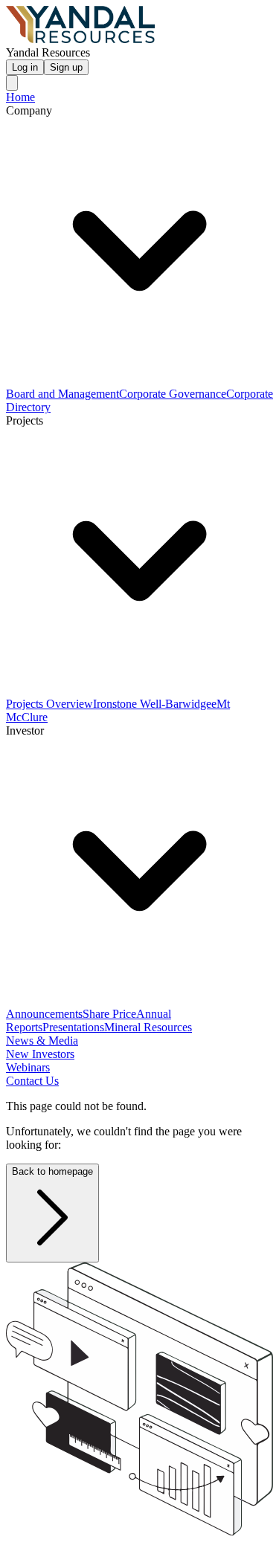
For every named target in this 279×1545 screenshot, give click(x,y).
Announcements (44, 1013)
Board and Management (62, 393)
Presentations (73, 1027)
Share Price (109, 1013)
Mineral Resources (148, 1027)
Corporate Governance (172, 393)
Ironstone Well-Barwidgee (155, 703)
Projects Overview (49, 703)
